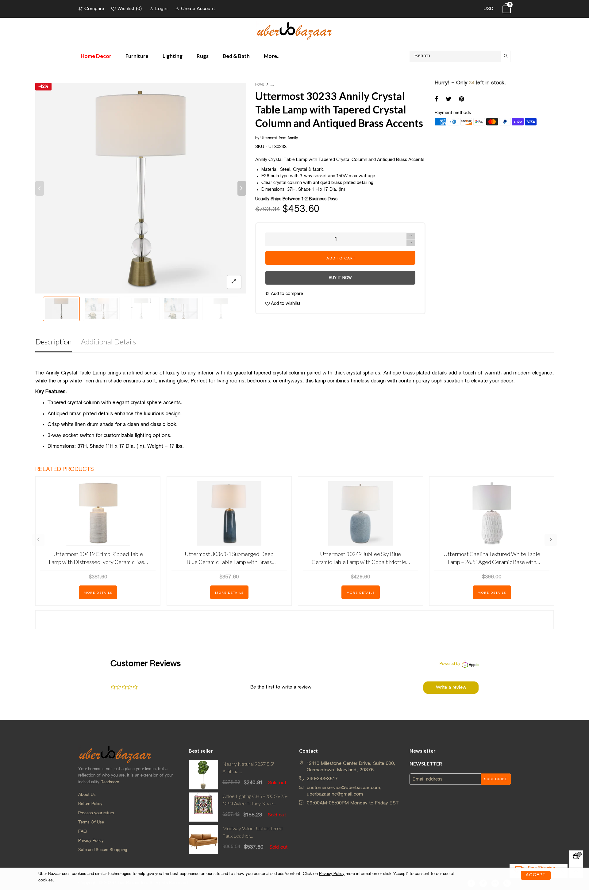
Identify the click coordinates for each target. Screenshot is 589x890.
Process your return (96, 813)
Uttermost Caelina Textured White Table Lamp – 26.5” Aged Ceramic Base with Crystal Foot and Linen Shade (491, 558)
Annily (293, 138)
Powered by (450, 664)
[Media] (234, 282)
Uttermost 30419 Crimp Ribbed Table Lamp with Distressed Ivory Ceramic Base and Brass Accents (98, 558)
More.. (271, 56)
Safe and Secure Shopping (102, 850)
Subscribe (495, 779)
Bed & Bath (236, 56)
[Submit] (506, 56)
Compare (94, 8)
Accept (536, 875)
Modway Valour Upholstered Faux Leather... (252, 832)
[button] (39, 188)
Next (551, 540)
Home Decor (96, 56)
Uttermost (268, 138)
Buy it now (340, 278)
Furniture (136, 56)
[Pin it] (461, 100)
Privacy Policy (91, 841)
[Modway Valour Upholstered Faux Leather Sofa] (203, 839)
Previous (38, 540)
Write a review (451, 687)
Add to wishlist (285, 303)
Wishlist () (129, 8)
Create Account (198, 8)
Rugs (203, 56)
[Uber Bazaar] (294, 30)
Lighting (173, 56)
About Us (87, 795)
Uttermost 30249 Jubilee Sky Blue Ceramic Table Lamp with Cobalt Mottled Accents (360, 558)
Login (161, 8)
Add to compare (286, 294)
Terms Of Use (91, 822)
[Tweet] (449, 100)
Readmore (110, 782)
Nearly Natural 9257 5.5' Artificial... (248, 767)
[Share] (436, 100)
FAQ (82, 832)
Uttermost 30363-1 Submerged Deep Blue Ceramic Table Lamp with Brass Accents (229, 558)
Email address (428, 779)
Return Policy (90, 804)
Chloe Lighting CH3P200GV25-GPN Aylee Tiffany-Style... (254, 800)
